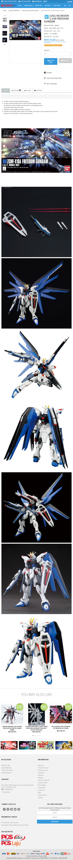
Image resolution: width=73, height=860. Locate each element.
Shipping (40, 778)
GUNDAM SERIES (28, 5)
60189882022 (8, 789)
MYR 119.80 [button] (60, 40)
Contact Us (41, 790)
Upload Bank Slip (6, 768)
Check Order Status (7, 770)
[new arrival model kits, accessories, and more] (9, 745)
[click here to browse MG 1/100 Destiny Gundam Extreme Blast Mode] (61, 714)
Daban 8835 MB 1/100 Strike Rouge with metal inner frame (12, 728)
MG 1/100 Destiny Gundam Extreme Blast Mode (61, 727)
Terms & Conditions (32, 856)
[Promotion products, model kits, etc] (45, 745)
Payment (40, 775)
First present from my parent (10, 822)
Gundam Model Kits (14, 10)
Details (5, 90)
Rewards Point (42, 795)
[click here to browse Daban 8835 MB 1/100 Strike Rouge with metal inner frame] (12, 714)
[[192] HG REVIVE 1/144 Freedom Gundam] (25, 30)
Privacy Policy (43, 856)
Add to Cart (51, 61)
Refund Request (6, 773)
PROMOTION (38, 5)
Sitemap (40, 797)
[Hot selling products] (27, 745)
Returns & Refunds (43, 780)
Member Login (5, 765)
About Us (40, 765)
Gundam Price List (43, 768)
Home (4, 10)
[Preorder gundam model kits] (63, 745)
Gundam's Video (42, 783)
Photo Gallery (42, 785)
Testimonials (41, 788)
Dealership (41, 773)
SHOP (19, 5)
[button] (50, 40)
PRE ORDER (47, 5)
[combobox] (58, 53)
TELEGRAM (5, 792)
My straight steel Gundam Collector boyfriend (14, 825)
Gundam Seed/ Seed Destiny (30, 10)
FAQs (39, 792)
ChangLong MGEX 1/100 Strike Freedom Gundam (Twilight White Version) (36, 728)
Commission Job (43, 770)
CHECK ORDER (56, 5)
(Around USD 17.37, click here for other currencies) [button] (55, 42)
